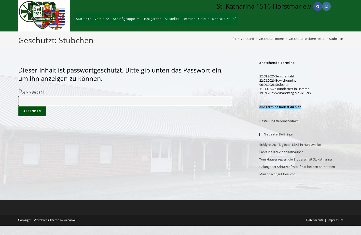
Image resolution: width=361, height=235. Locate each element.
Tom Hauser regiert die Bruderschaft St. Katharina (295, 159)
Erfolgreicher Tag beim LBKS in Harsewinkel (290, 144)
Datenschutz (314, 220)
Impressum (335, 220)
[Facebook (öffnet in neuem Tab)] (317, 6)
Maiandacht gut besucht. (277, 174)
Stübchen (336, 38)
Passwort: (32, 91)
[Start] (234, 38)
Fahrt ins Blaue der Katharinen (281, 152)
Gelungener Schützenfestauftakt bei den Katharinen (297, 166)
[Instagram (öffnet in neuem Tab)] (326, 6)
